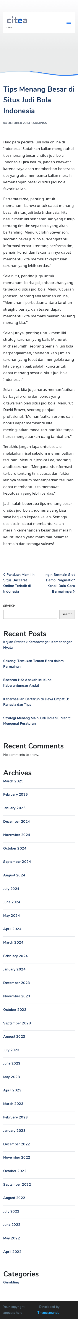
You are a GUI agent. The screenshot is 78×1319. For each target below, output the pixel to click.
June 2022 (12, 1224)
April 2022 (12, 1251)
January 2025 (14, 808)
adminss (39, 123)
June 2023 (12, 1063)
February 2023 (15, 1117)
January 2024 (14, 969)
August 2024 (14, 875)
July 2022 (11, 1211)
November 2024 (16, 834)
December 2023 (16, 982)
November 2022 (16, 1157)
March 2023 (13, 1103)
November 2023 (16, 996)
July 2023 (11, 1050)
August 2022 (14, 1197)
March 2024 (13, 942)
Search (9, 606)
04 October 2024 (16, 123)
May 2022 (11, 1238)
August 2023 (14, 1036)
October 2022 (14, 1171)
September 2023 (17, 1023)
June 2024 (12, 902)
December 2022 (16, 1144)
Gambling (11, 1282)
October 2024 (14, 848)
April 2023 (12, 1090)
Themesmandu (48, 1312)
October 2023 (14, 1009)
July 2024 (11, 888)
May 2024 (11, 915)
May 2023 (11, 1077)
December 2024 (16, 821)
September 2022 (17, 1184)
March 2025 (13, 781)
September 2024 (17, 861)
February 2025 (15, 794)
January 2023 (14, 1130)
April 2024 (12, 929)
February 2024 (15, 956)
